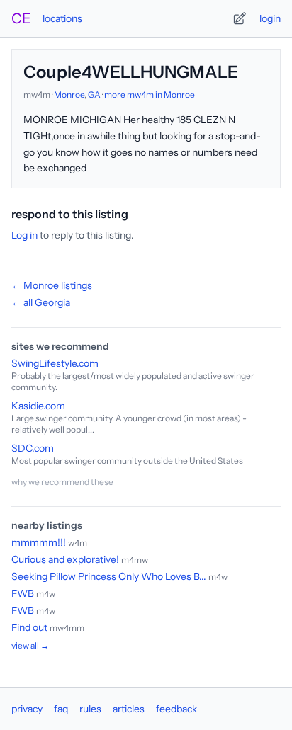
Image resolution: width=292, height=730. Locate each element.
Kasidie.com (38, 405)
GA (94, 94)
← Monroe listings (51, 285)
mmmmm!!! (38, 542)
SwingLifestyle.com (55, 363)
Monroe (69, 94)
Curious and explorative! (65, 559)
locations (62, 18)
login (270, 18)
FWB (22, 593)
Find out (29, 627)
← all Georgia (40, 302)
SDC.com (32, 448)
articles (129, 708)
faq (61, 708)
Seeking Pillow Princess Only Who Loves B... (108, 576)
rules (90, 708)
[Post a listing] (239, 18)
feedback (176, 708)
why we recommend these (62, 482)
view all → (30, 645)
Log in (24, 235)
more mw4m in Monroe (149, 94)
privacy (27, 708)
